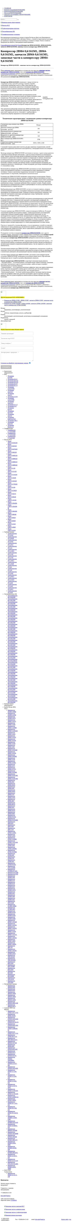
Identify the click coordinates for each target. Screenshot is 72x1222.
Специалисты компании (8, 73)
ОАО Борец (18, 45)
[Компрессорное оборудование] (36, 22)
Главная (3, 45)
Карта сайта (64, 1219)
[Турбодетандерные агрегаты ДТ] (36, 28)
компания (7, 70)
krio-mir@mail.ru (5, 1195)
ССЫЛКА (14, 1200)
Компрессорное (10, 45)
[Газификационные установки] (36, 34)
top (70, 1219)
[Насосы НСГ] (36, 25)
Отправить (6, 367)
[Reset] (18, 19)
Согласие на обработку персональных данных (14, 363)
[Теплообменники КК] (36, 31)
